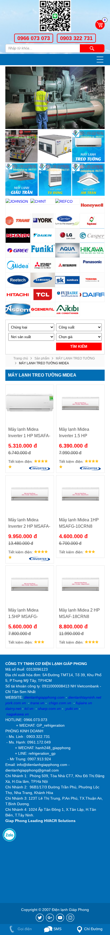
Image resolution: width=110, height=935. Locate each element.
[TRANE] (18, 220)
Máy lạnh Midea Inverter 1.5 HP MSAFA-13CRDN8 (77, 433)
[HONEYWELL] (92, 206)
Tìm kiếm (92, 48)
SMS (56, 929)
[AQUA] (67, 250)
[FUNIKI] (42, 250)
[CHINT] (42, 202)
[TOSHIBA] (92, 280)
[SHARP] (18, 235)
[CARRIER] (67, 220)
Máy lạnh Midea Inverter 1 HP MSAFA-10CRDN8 (29, 433)
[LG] (67, 235)
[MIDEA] (18, 265)
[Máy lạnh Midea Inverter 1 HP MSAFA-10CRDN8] (30, 403)
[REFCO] (67, 202)
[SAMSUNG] (42, 280)
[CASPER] (92, 235)
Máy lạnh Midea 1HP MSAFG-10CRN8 (79, 523)
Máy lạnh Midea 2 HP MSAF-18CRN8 (79, 613)
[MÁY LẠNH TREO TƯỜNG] (88, 146)
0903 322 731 (76, 38)
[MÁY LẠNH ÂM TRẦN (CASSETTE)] (88, 179)
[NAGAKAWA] (92, 220)
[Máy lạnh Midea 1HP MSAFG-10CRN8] (80, 494)
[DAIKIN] (42, 235)
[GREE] (18, 250)
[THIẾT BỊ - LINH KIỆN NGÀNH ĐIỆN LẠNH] (21, 146)
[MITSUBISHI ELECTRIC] (42, 265)
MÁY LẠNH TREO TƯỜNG (75, 358)
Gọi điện (24, 929)
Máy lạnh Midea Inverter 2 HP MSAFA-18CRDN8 (29, 524)
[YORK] (42, 220)
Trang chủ (20, 358)
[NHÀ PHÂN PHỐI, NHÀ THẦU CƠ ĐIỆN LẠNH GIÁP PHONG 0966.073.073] (55, 17)
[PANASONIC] (92, 265)
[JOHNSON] (18, 202)
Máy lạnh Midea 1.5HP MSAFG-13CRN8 (23, 614)
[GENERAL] (42, 309)
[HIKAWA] (92, 250)
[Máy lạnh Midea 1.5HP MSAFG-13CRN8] (30, 584)
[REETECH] (18, 280)
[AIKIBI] (67, 309)
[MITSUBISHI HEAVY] (67, 265)
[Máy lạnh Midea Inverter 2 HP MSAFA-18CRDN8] (30, 494)
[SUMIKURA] (67, 280)
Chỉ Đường (93, 929)
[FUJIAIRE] (67, 294)
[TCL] (42, 294)
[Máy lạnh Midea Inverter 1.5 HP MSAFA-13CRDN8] (80, 403)
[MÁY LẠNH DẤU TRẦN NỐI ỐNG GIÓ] (21, 179)
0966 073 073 (33, 38)
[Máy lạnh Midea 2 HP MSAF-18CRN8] (80, 584)
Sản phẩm (41, 358)
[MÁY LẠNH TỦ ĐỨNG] (55, 179)
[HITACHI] (18, 294)
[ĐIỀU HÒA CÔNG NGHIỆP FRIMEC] (55, 146)
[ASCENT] (18, 309)
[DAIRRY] (92, 294)
